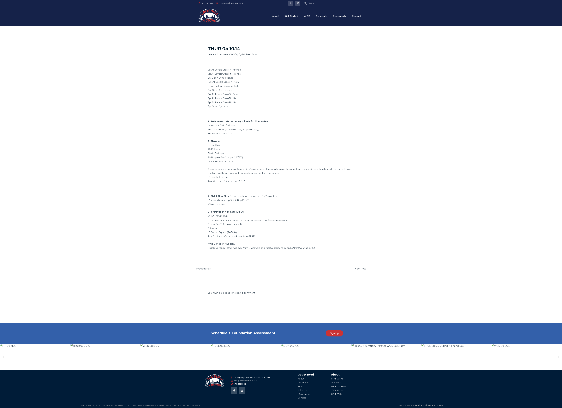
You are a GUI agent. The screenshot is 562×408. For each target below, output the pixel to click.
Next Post (362, 268)
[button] (3, 357)
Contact (356, 16)
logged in (227, 292)
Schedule (321, 16)
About (275, 16)
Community (339, 16)
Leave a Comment (218, 54)
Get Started (291, 16)
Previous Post (202, 268)
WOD (307, 16)
